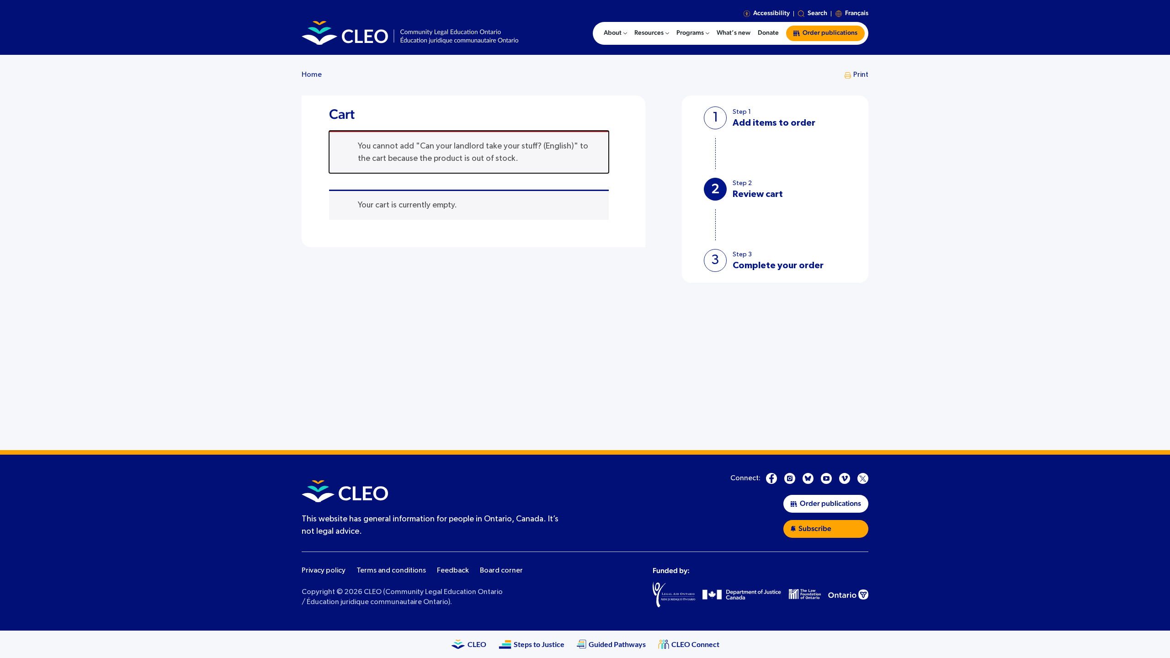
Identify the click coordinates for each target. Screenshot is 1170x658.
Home (312, 75)
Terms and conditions (391, 570)
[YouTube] (826, 478)
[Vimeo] (844, 478)
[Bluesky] (808, 478)
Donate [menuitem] (768, 33)
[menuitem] (615, 33)
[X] (862, 478)
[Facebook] (771, 478)
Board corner (501, 570)
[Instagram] (789, 478)
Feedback (453, 570)
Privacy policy (324, 570)
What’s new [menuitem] (733, 33)
